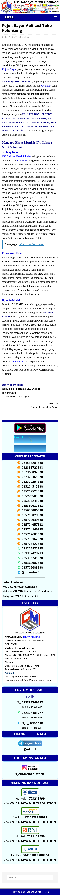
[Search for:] (30, 877)
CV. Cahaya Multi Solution (36, 892)
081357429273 (32, 553)
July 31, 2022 (11, 37)
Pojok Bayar (9, 69)
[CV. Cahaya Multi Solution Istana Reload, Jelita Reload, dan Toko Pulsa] (30, 11)
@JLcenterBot (32, 572)
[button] (31, 17)
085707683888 (32, 567)
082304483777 (32, 713)
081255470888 (32, 548)
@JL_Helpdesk (32, 723)
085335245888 (32, 558)
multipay (26, 37)
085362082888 (32, 563)
